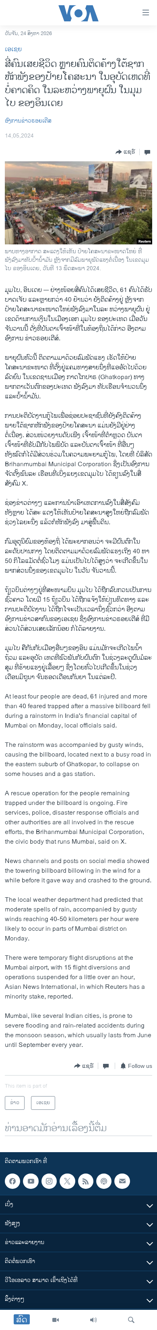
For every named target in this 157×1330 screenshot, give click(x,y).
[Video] (55, 1320)
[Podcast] (104, 1181)
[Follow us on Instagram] (49, 1181)
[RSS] (85, 1181)
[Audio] (93, 1320)
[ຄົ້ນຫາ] (131, 1320)
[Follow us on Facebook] (12, 1181)
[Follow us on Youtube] (30, 1181)
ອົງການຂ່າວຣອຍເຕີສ (28, 120)
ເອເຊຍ (13, 49)
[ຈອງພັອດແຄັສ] (122, 1181)
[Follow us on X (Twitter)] (67, 1181)
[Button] (125, 152)
